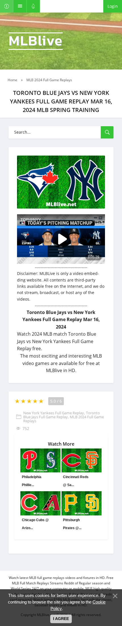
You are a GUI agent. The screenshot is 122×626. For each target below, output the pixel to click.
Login (113, 6)
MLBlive (36, 41)
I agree (61, 618)
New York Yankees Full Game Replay (53, 412)
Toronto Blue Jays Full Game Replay (61, 414)
